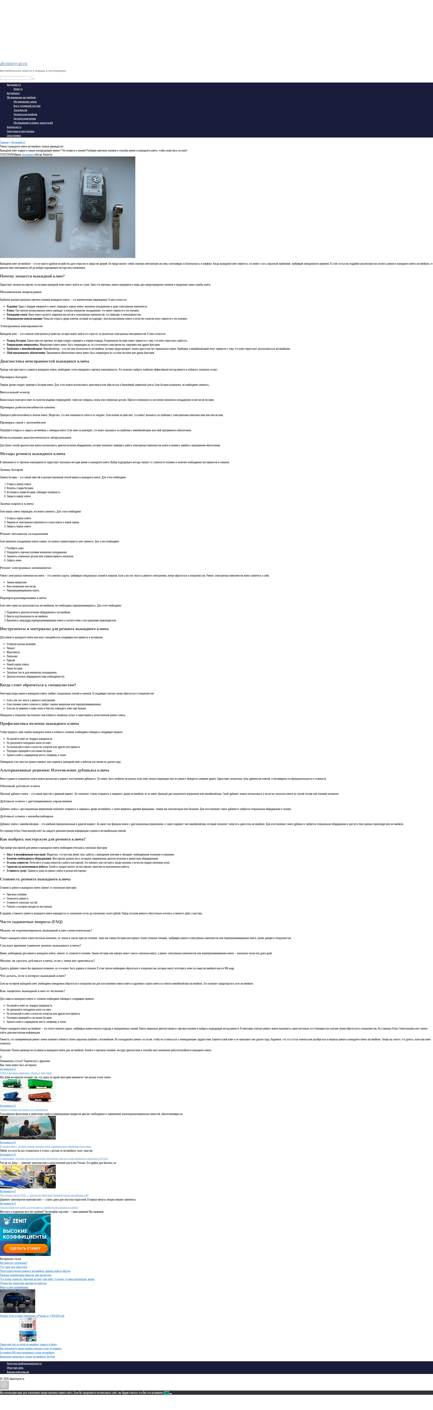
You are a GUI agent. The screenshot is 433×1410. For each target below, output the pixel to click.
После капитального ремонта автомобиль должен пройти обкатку (35, 1271)
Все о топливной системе (27, 105)
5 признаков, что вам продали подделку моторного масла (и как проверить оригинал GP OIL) (54, 1158)
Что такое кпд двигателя (13, 1267)
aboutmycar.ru (13, 63)
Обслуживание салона (25, 101)
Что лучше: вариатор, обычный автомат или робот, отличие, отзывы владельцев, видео (47, 1279)
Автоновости (14, 84)
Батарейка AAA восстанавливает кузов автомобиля (27, 1352)
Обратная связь (15, 1367)
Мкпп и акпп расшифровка (14, 1287)
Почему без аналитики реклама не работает (23, 1283)
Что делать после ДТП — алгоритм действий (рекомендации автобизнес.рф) (44, 1195)
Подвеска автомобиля (25, 114)
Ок (166, 1393)
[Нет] (170, 1393)
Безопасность (14, 127)
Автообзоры (13, 93)
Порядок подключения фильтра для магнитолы (25, 1275)
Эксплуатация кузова (25, 118)
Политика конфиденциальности (24, 1363)
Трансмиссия (20, 110)
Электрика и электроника (20, 131)
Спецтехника (14, 135)
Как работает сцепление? (14, 1263)
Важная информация (18, 1371)
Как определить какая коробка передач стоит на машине (30, 1348)
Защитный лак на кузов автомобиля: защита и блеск (28, 1344)
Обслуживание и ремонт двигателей (33, 122)
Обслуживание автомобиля (21, 97)
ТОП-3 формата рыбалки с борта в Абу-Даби (26, 1073)
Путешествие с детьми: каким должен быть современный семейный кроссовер (45, 1146)
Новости (18, 88)
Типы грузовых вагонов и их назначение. (24, 1109)
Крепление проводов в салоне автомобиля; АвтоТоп (27, 1357)
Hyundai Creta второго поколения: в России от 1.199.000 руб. (32, 1316)
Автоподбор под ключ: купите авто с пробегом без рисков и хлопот (39, 1207)
